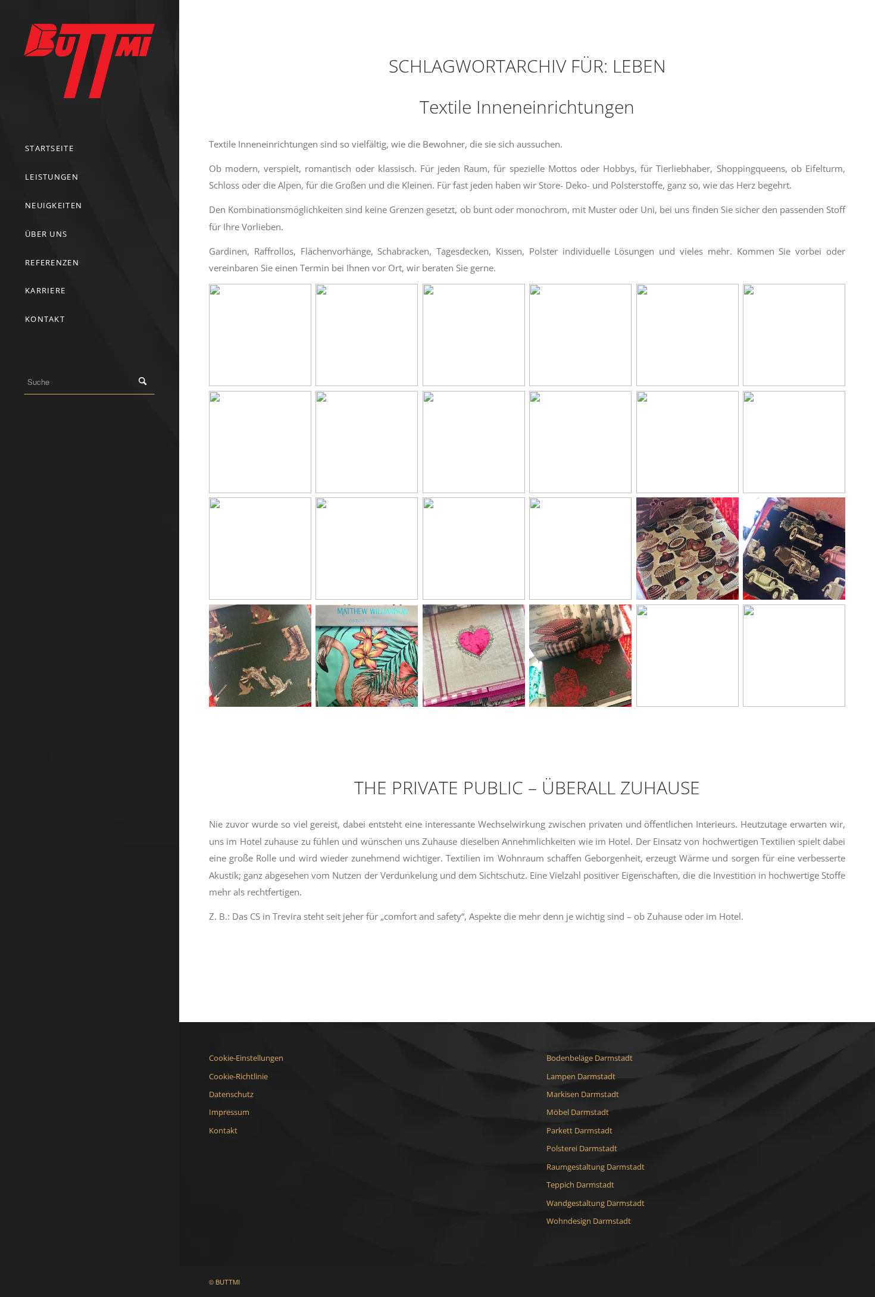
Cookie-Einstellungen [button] (246, 1057)
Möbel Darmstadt (577, 1112)
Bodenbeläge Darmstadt (589, 1057)
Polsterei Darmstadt (581, 1148)
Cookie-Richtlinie (238, 1076)
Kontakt (223, 1130)
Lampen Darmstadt (580, 1076)
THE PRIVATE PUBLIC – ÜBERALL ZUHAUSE (527, 787)
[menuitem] (89, 148)
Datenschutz (231, 1094)
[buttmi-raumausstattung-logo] (89, 61)
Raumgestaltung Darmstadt (595, 1166)
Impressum (229, 1112)
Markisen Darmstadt (582, 1094)
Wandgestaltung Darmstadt (595, 1203)
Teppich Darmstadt (580, 1184)
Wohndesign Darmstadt (588, 1220)
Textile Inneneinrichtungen (527, 107)
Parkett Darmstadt (579, 1130)
